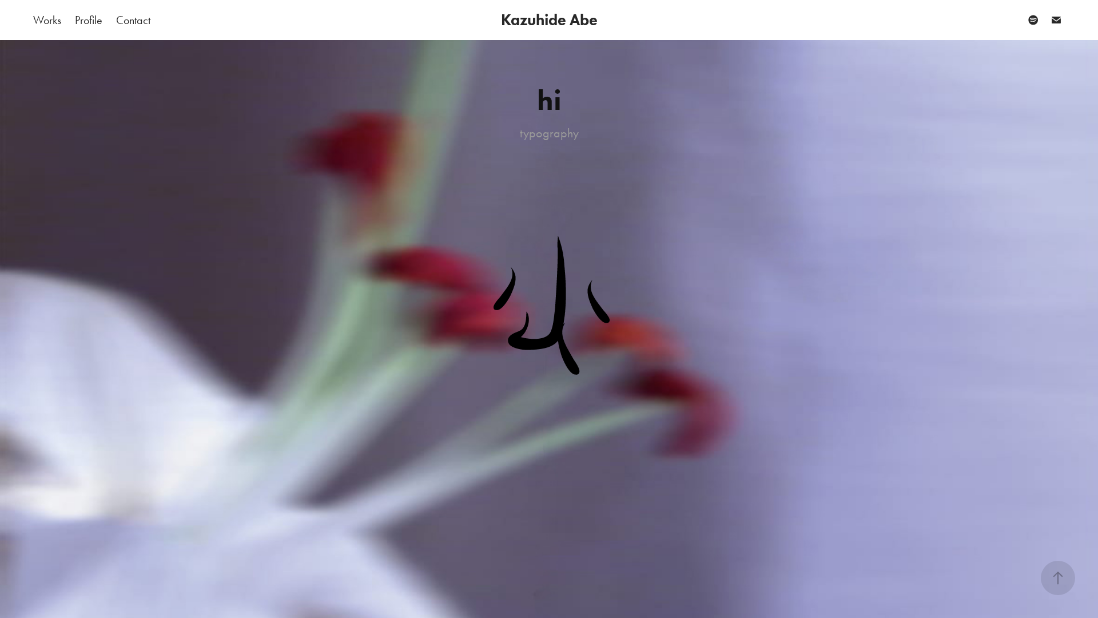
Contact (133, 20)
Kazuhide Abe (549, 19)
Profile (88, 20)
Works (47, 20)
